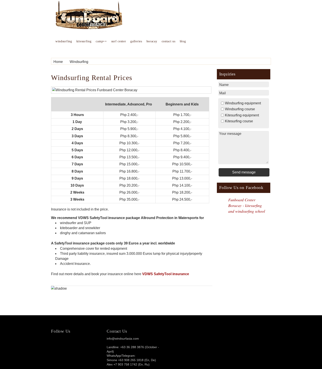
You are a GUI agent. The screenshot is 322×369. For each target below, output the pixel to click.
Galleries (136, 41)
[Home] (89, 28)
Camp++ (101, 41)
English (161, 5)
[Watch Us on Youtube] (98, 342)
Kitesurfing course (239, 121)
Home (58, 62)
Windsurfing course (240, 109)
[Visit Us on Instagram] (88, 342)
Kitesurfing (84, 41)
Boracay (152, 41)
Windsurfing (63, 41)
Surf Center (118, 41)
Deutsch (177, 5)
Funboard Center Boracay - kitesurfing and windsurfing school (246, 205)
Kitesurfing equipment (242, 115)
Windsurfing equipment (243, 103)
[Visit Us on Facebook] (77, 342)
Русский (194, 5)
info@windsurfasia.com (123, 338)
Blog (183, 41)
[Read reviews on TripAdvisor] (61, 346)
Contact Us (168, 41)
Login (265, 5)
